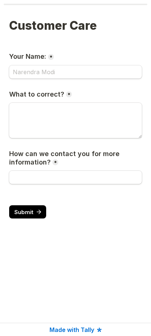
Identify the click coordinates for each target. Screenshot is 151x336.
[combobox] (75, 177)
